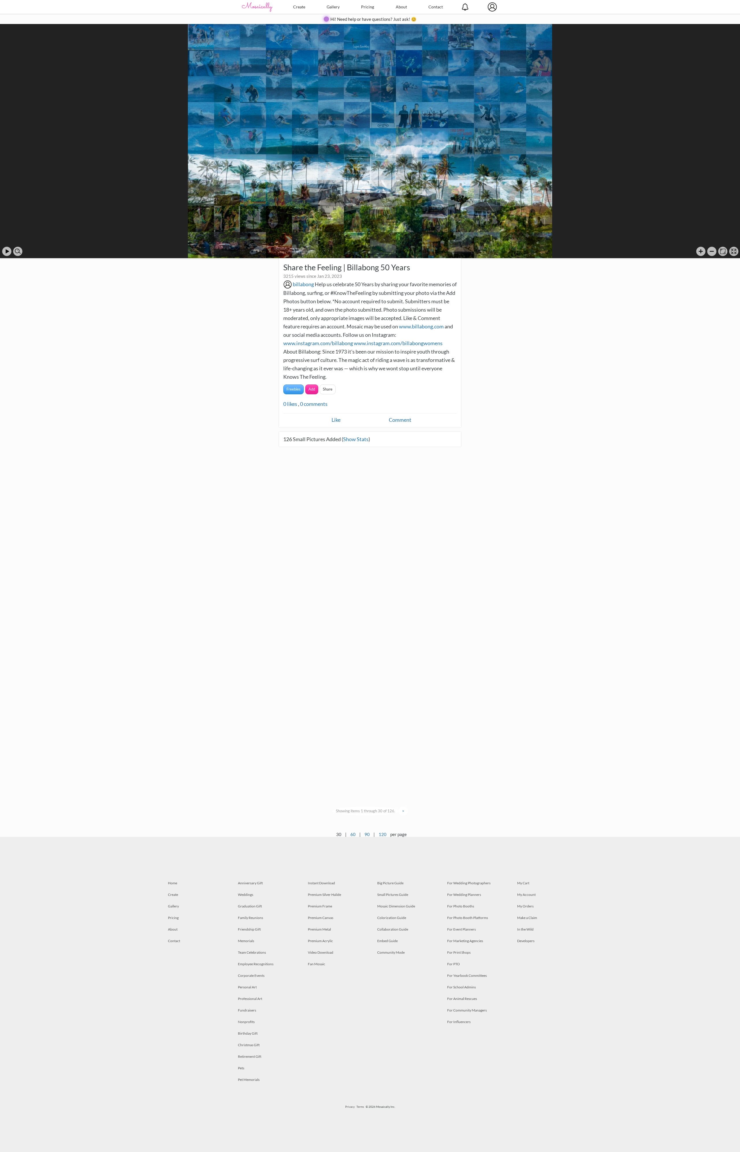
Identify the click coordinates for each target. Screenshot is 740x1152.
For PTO (453, 964)
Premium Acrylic (320, 941)
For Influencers (459, 1022)
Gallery (333, 6)
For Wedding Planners (464, 894)
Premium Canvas (320, 918)
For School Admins (461, 987)
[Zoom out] (712, 251)
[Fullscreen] (734, 251)
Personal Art (247, 987)
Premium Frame (320, 906)
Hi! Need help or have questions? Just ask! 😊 (373, 19)
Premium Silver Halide (324, 894)
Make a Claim (527, 918)
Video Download (320, 952)
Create (299, 6)
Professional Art (250, 998)
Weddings (245, 894)
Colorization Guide (391, 918)
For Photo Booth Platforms (467, 918)
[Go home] (723, 251)
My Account (526, 894)
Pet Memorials (249, 1079)
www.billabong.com (421, 326)
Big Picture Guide (390, 883)
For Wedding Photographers (469, 883)
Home (172, 883)
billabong (303, 284)
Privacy (350, 1106)
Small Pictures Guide (392, 894)
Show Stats (356, 439)
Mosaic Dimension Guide (396, 906)
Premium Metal (319, 929)
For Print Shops (459, 952)
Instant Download (321, 883)
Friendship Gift (249, 929)
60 (353, 834)
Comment (400, 420)
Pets (241, 1068)
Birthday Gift (248, 1033)
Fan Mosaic (316, 964)
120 (382, 834)
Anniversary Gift (250, 883)
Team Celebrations (252, 952)
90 (367, 834)
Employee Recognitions (255, 964)
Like (336, 420)
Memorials (246, 941)
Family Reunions (250, 918)
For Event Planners (461, 929)
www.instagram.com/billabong (318, 343)
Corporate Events (251, 975)
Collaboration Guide (392, 929)
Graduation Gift (250, 906)
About (401, 6)
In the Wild (525, 929)
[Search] (18, 251)
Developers (525, 941)
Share (327, 389)
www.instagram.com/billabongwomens (398, 343)
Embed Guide (387, 941)
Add (311, 389)
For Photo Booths (460, 906)
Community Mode (391, 952)
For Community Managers (467, 1010)
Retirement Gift (249, 1056)
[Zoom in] (701, 251)
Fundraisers (247, 1010)
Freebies (293, 389)
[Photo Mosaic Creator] (257, 7)
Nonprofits (246, 1022)
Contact (435, 6)
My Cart (523, 883)
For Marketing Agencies (465, 941)
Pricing (367, 6)
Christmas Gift (249, 1045)
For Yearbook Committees (467, 975)
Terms (360, 1106)
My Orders (525, 906)
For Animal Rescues (462, 998)
